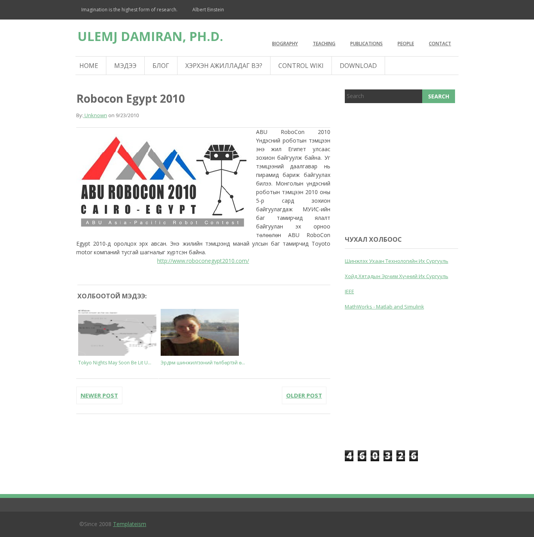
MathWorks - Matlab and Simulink (384, 306)
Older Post (304, 395)
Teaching (324, 43)
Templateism (129, 524)
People (406, 43)
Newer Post (99, 395)
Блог (160, 65)
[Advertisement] (403, 167)
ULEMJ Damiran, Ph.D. (150, 36)
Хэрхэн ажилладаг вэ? (223, 65)
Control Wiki (301, 65)
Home (88, 65)
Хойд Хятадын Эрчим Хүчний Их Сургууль (396, 276)
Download (358, 65)
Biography (285, 43)
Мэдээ (125, 65)
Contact (440, 43)
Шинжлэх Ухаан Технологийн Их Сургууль (396, 260)
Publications (366, 43)
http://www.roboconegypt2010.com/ (203, 260)
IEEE (349, 291)
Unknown (95, 115)
